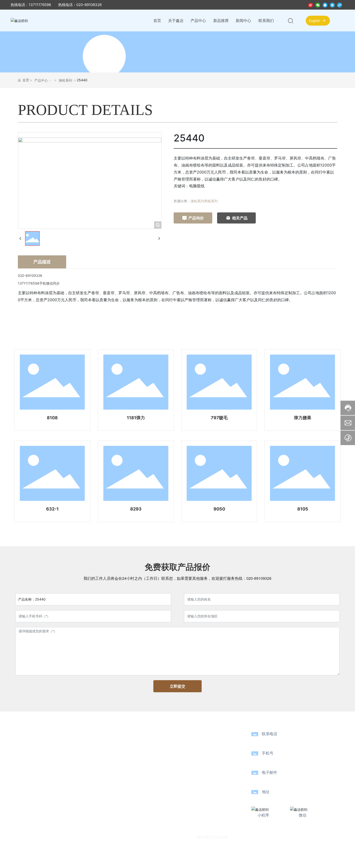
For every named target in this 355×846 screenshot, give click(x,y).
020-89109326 (258, 578)
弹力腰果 (302, 417)
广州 (277, 837)
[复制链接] (339, 4)
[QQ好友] (325, 4)
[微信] (317, 4)
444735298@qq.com (291, 779)
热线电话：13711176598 (31, 4)
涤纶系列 (65, 80)
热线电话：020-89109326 (80, 4)
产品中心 (41, 80)
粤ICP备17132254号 (212, 837)
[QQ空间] (332, 4)
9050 (219, 508)
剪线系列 (211, 201)
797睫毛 (219, 417)
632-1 (52, 508)
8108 (52, 417)
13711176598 (279, 760)
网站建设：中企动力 (256, 837)
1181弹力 (136, 417)
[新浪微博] (310, 4)
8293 (136, 508)
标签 (287, 837)
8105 (302, 508)
